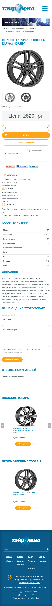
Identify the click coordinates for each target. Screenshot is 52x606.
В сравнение (36, 151)
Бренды (42, 557)
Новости (9, 561)
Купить (26, 135)
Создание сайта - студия (26, 598)
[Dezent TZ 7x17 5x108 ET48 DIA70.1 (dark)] (26, 69)
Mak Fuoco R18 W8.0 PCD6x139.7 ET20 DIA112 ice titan (24, 430)
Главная (4, 29)
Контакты (42, 561)
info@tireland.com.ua (31, 591)
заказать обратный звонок (29, 583)
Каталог (20, 557)
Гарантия (31, 561)
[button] (45, 10)
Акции (30, 557)
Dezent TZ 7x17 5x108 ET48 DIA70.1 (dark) (19, 32)
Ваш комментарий (10, 330)
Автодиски (32, 29)
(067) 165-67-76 (22, 576)
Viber (16, 591)
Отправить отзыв (12, 360)
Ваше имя (7, 320)
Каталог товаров (18, 29)
